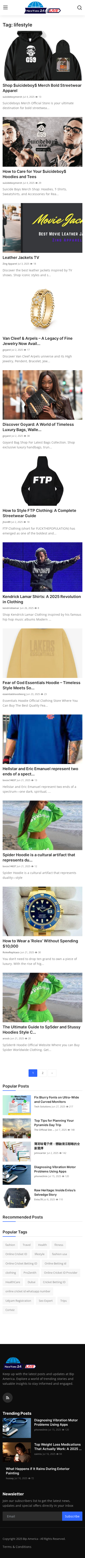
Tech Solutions (42, 1106)
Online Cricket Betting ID (21, 1263)
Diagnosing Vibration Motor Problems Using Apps (55, 1169)
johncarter (40, 1153)
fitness (58, 1245)
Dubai (31, 1282)
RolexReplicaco (11, 952)
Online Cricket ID (16, 1254)
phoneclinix (41, 1176)
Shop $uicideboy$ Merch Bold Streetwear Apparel (42, 88)
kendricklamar (11, 608)
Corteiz (10, 1310)
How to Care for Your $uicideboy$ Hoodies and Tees (34, 174)
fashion (10, 1245)
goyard (7, 349)
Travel (27, 1245)
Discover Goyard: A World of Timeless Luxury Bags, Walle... (38, 427)
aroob (6, 1038)
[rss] (8, 1398)
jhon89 (6, 521)
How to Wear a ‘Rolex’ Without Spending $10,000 (40, 943)
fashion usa (59, 1254)
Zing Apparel (10, 263)
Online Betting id (55, 1263)
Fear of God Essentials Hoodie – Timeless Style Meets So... (41, 685)
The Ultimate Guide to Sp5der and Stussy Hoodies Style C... (41, 1030)
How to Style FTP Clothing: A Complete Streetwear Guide (39, 513)
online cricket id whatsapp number (27, 1291)
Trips (63, 1301)
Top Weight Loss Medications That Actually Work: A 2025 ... (58, 1446)
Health (42, 1245)
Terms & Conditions (17, 1547)
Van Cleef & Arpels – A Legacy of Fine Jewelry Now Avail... (38, 341)
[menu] (5, 7)
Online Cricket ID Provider (60, 1273)
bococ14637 (9, 780)
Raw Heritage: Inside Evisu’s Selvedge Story (55, 1192)
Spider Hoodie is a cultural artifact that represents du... (39, 857)
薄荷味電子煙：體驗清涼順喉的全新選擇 (57, 1146)
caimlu (38, 1453)
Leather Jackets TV (21, 257)
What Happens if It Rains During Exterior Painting (38, 1471)
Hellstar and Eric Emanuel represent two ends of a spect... (40, 771)
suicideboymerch (12, 96)
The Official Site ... (44, 1129)
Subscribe (72, 1516)
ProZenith (30, 1273)
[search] (79, 7)
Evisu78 (38, 1199)
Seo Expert (46, 1301)
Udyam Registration (18, 1301)
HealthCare (12, 1282)
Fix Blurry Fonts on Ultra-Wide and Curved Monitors (56, 1099)
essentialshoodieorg (14, 694)
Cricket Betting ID (54, 1282)
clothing (10, 1273)
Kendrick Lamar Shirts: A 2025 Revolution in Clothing (42, 599)
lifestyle (39, 1254)
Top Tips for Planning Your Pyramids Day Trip (54, 1123)
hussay (10, 1478)
